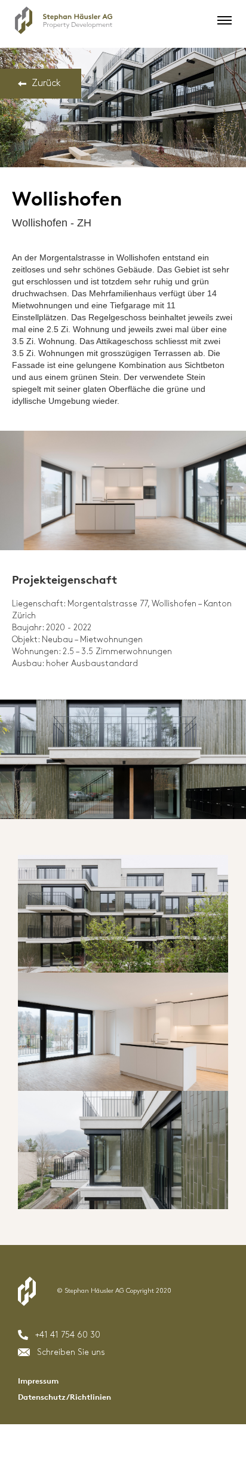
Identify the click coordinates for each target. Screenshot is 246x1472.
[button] (221, 20)
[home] (60, 21)
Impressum (38, 1380)
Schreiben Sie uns (71, 1352)
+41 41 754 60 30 (67, 1335)
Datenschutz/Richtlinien (64, 1397)
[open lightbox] (123, 107)
